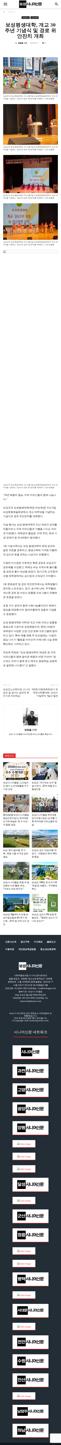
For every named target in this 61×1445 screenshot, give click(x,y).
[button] (5, 4)
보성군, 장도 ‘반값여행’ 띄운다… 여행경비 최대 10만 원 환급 (44, 853)
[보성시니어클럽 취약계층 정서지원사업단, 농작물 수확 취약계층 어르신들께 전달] (45, 803)
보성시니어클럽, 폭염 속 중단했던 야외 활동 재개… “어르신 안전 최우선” (16, 885)
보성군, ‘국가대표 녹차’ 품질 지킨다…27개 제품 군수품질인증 (44, 785)
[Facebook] (13, 50)
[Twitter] (21, 50)
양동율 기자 (22, 43)
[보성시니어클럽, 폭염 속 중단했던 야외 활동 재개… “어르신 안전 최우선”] (16, 871)
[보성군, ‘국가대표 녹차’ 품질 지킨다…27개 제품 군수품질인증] (45, 771)
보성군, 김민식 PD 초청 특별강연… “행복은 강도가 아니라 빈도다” (45, 917)
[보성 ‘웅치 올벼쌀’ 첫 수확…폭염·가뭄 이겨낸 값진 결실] (16, 839)
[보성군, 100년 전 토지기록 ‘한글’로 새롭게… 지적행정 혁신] (45, 871)
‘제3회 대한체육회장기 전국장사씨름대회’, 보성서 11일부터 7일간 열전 (44, 692)
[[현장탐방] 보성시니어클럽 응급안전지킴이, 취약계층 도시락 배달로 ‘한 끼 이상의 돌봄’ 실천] (16, 803)
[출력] (49, 50)
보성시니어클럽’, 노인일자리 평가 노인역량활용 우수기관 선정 (16, 785)
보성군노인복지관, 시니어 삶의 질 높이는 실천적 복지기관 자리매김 (16, 692)
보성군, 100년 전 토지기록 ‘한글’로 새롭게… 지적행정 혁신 (44, 885)
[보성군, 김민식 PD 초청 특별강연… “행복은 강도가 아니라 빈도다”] (45, 903)
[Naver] (6, 50)
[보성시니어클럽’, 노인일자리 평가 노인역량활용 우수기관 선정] (16, 771)
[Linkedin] (28, 50)
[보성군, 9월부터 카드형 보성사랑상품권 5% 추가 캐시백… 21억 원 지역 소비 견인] (16, 903)
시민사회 (34, 17)
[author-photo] (30, 725)
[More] (56, 50)
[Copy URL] (42, 50)
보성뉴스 (11, 11)
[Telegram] (35, 50)
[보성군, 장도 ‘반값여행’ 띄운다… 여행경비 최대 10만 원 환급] (45, 839)
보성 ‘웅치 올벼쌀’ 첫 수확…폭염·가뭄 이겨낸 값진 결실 (15, 853)
